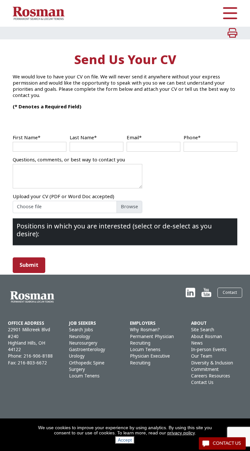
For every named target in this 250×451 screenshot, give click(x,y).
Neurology (79, 337)
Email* (134, 138)
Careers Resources (210, 376)
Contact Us (202, 382)
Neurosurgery (83, 343)
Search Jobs (81, 330)
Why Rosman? (145, 330)
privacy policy (181, 432)
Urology (77, 356)
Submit (29, 265)
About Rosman (206, 337)
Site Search (202, 330)
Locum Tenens (84, 376)
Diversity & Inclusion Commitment (212, 366)
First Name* (26, 138)
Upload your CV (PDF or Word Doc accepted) (63, 197)
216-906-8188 (38, 356)
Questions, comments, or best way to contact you (69, 160)
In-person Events (209, 350)
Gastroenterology (87, 350)
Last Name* (83, 138)
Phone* (192, 138)
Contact (230, 292)
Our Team (201, 356)
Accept (125, 440)
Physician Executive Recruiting (150, 359)
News (197, 343)
